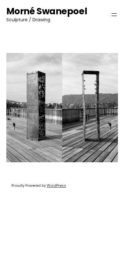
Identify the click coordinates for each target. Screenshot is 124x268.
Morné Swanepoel (46, 11)
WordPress (56, 185)
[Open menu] (114, 14)
